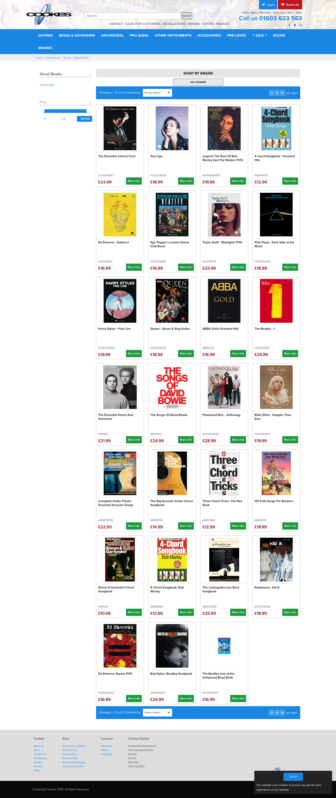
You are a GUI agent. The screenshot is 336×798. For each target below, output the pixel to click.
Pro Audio (139, 35)
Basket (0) (292, 4)
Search (186, 16)
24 (271, 93)
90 (282, 93)
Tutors (37, 770)
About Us (39, 746)
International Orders (73, 766)
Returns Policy (70, 758)
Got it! (293, 776)
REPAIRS (194, 24)
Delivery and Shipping (74, 762)
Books (279, 35)
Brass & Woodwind (77, 35)
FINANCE (222, 24)
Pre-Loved (236, 35)
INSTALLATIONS (174, 24)
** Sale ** (259, 35)
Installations (40, 758)
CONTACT (116, 24)
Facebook (106, 746)
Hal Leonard (198, 82)
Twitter (104, 750)
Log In (270, 4)
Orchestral (112, 35)
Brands (45, 48)
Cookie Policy (69, 754)
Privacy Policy (69, 750)
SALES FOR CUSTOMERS (143, 24)
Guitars (45, 35)
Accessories (209, 35)
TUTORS (208, 24)
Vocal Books (81, 57)
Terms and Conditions (74, 746)
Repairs (38, 762)
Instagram (106, 754)
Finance (38, 766)
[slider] (42, 111)
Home (39, 57)
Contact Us (40, 754)
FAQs (37, 750)
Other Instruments (173, 35)
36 (276, 93)
